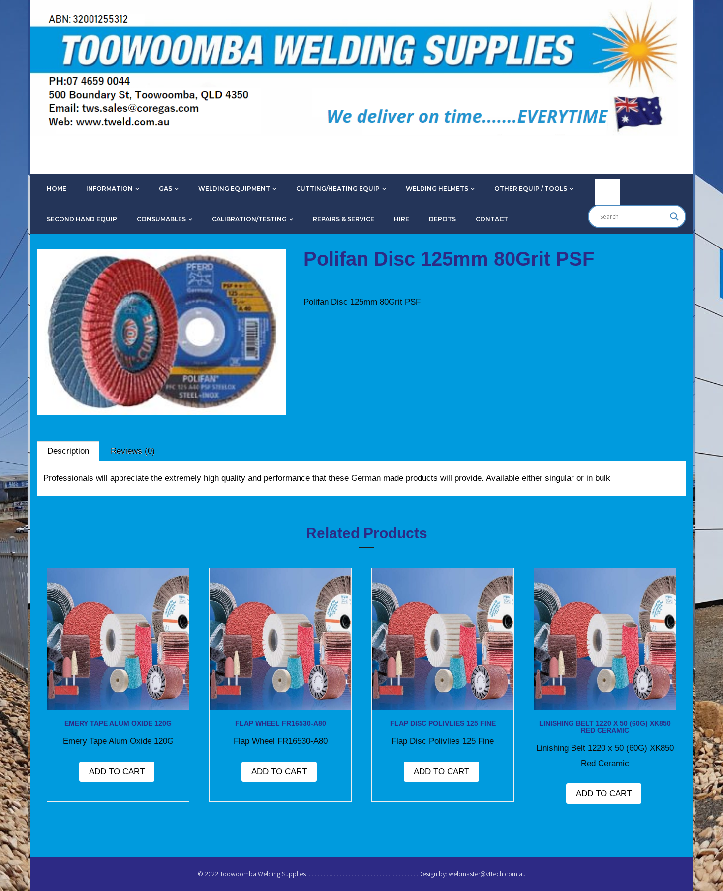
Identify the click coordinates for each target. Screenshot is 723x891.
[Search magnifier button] (674, 216)
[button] (68, 276)
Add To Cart (117, 771)
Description (68, 451)
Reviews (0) (133, 451)
